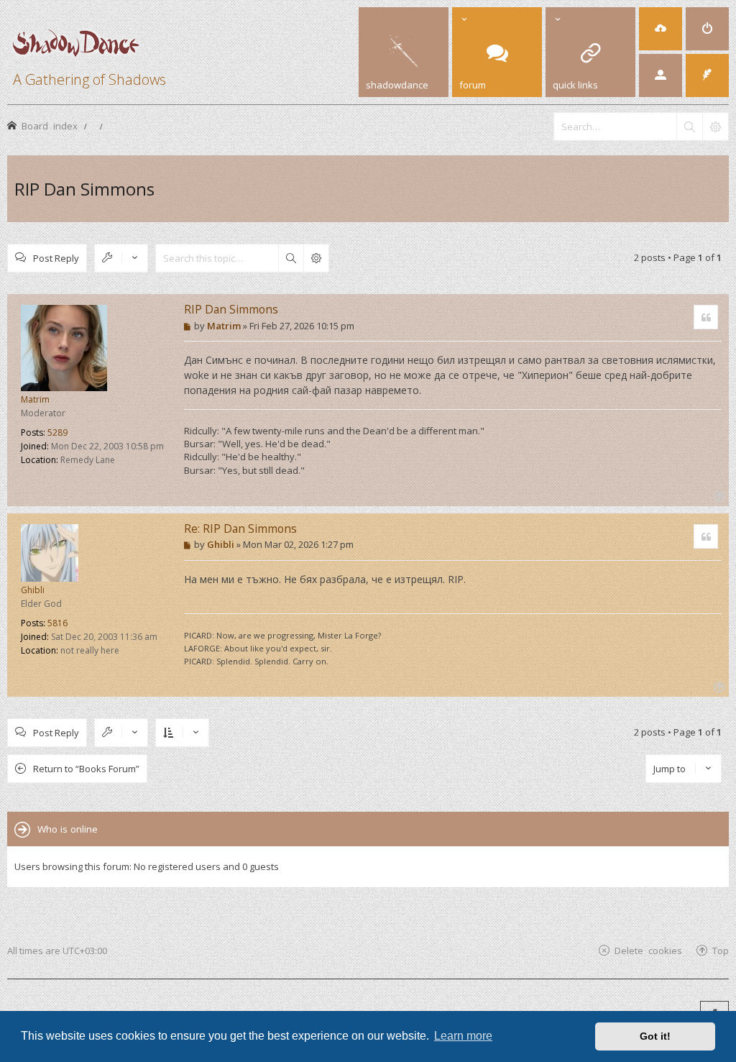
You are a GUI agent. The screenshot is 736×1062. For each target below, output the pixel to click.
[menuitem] (660, 28)
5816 (57, 623)
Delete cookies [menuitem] (648, 950)
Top (720, 950)
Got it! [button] (655, 1036)
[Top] (718, 495)
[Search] (689, 126)
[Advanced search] (715, 126)
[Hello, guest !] (660, 75)
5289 (57, 432)
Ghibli (33, 590)
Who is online (67, 829)
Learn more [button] (463, 1036)
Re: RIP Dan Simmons (240, 528)
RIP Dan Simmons (84, 189)
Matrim (35, 399)
